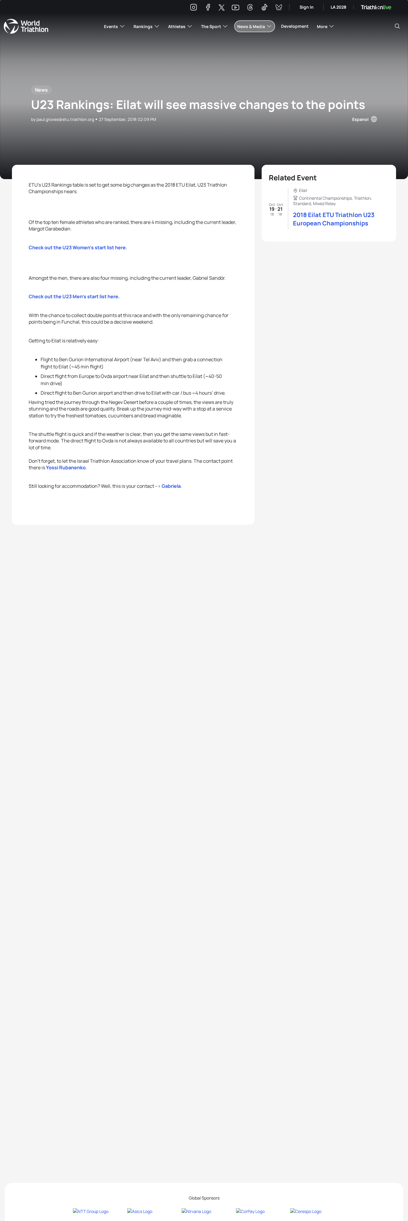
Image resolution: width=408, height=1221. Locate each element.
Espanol (360, 119)
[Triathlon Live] (376, 7)
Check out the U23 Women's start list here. (78, 247)
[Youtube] (235, 7)
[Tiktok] (264, 8)
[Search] (397, 26)
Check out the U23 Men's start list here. (74, 296)
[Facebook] (207, 8)
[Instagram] (193, 8)
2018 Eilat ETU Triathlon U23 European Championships (334, 219)
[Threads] (250, 8)
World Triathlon (26, 26)
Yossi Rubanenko (66, 467)
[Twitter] (222, 8)
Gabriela (171, 486)
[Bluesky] (278, 8)
